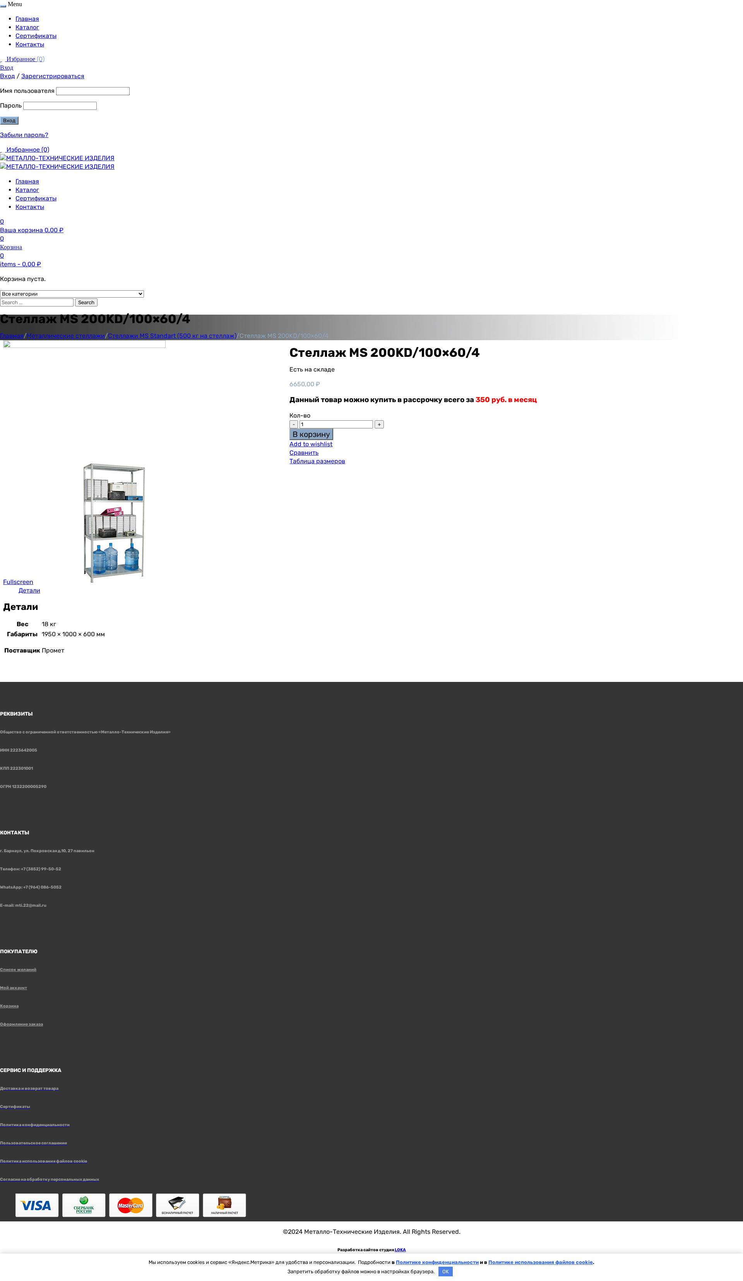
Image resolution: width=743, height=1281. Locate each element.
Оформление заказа (21, 1024)
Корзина (9, 1006)
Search (86, 302)
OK (445, 1271)
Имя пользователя (27, 90)
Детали (29, 590)
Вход (6, 67)
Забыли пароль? (24, 135)
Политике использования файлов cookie (540, 1262)
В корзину (311, 434)
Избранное (26, 59)
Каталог (27, 27)
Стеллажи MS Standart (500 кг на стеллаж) (172, 335)
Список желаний (18, 969)
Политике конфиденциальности (437, 1262)
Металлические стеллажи (66, 335)
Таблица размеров (317, 461)
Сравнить (303, 452)
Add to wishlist (310, 444)
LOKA (400, 1249)
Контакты (29, 44)
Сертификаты (35, 35)
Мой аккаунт (13, 987)
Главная (27, 18)
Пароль (11, 105)
